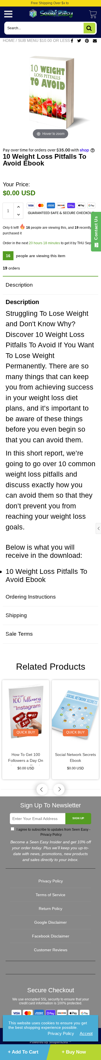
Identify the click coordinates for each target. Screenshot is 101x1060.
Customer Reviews (50, 950)
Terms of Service (50, 895)
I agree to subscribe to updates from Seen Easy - (53, 832)
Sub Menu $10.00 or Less (44, 40)
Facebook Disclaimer (50, 936)
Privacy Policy (51, 835)
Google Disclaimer (50, 922)
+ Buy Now (74, 1052)
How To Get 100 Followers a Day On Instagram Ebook (25, 758)
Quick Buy (26, 732)
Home (9, 40)
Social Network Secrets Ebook (75, 757)
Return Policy (50, 908)
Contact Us (95, 229)
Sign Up (78, 818)
